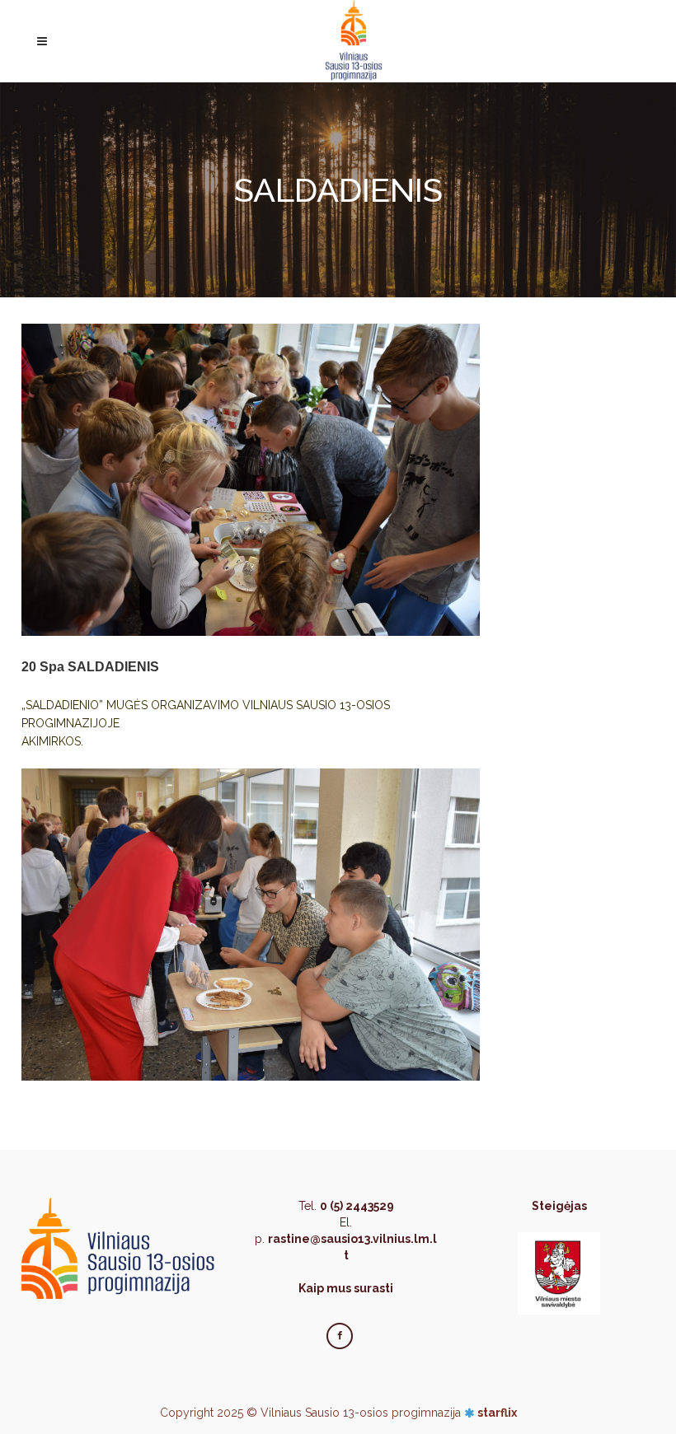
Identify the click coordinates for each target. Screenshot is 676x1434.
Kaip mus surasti (345, 1288)
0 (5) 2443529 (357, 1205)
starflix (497, 1412)
